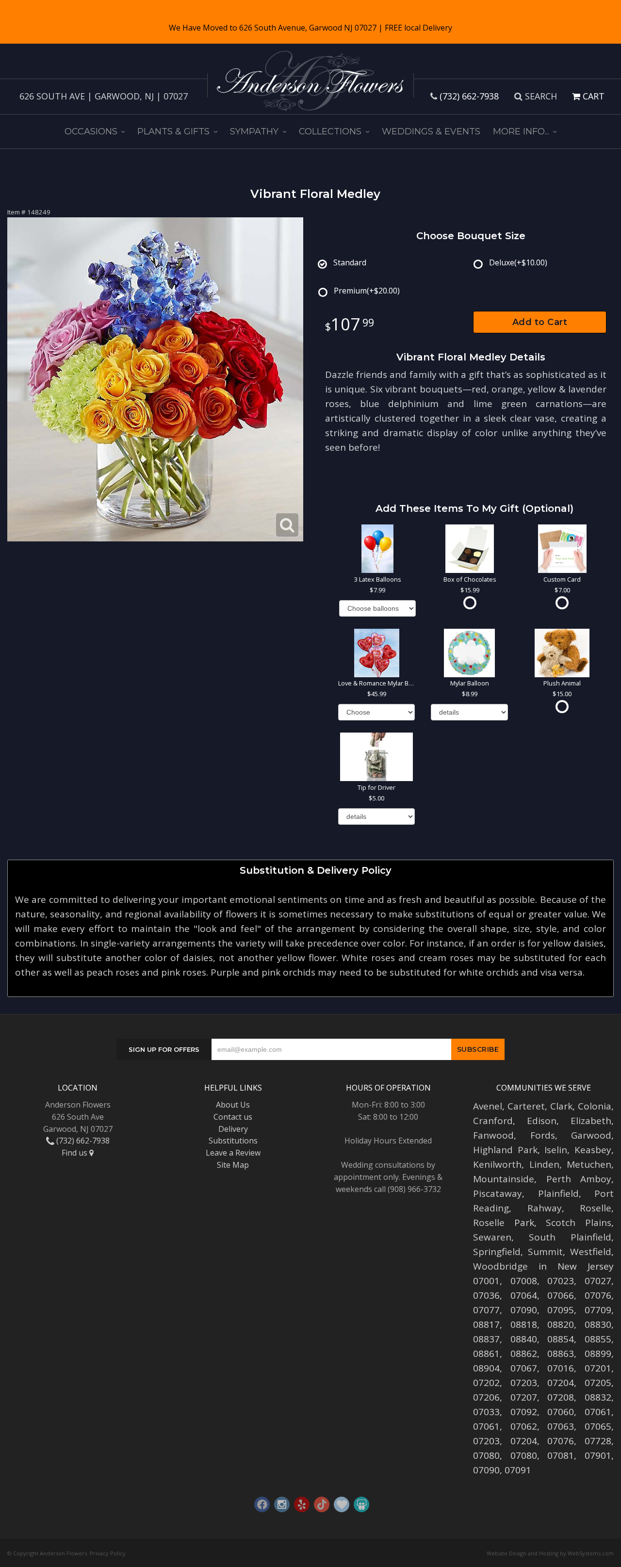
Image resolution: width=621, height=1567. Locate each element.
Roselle (595, 1208)
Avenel (487, 1106)
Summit (545, 1251)
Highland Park (505, 1149)
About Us (233, 1104)
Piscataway (497, 1193)
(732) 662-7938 (469, 96)
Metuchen (589, 1164)
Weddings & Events (431, 131)
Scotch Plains (578, 1222)
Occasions (91, 131)
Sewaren (492, 1237)
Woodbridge (500, 1266)
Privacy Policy (108, 1553)
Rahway (544, 1208)
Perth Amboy (579, 1179)
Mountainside (503, 1179)
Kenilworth (497, 1164)
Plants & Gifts (173, 131)
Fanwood (493, 1135)
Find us (75, 1152)
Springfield (497, 1251)
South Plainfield (570, 1237)
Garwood (591, 1135)
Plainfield (558, 1193)
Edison (541, 1120)
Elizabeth (591, 1120)
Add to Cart (540, 322)
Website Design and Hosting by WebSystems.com (550, 1553)
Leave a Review (233, 1152)
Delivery (233, 1129)
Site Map (233, 1164)
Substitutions (233, 1140)
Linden (544, 1164)
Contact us (232, 1116)
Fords (542, 1135)
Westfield (590, 1251)
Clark (561, 1106)
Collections (330, 131)
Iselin (555, 1149)
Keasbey (592, 1149)
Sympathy (254, 131)
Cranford (493, 1120)
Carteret (526, 1106)
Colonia (594, 1106)
